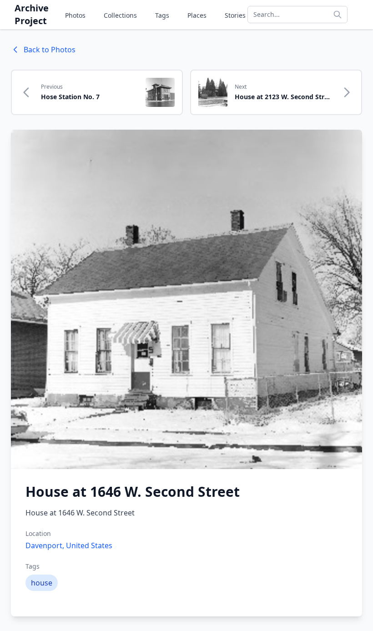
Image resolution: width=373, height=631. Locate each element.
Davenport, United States (68, 545)
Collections (120, 15)
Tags (162, 15)
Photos (75, 15)
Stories (235, 15)
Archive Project (32, 14)
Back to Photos (50, 50)
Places (197, 15)
